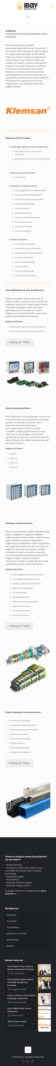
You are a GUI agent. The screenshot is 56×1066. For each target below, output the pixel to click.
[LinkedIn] (28, 1061)
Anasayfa (11, 914)
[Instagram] (32, 1061)
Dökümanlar (13, 939)
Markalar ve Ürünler (17, 933)
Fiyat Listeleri (13, 927)
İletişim (10, 945)
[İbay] (28, 6)
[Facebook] (24, 1061)
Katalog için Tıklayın (19, 342)
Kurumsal (11, 921)
